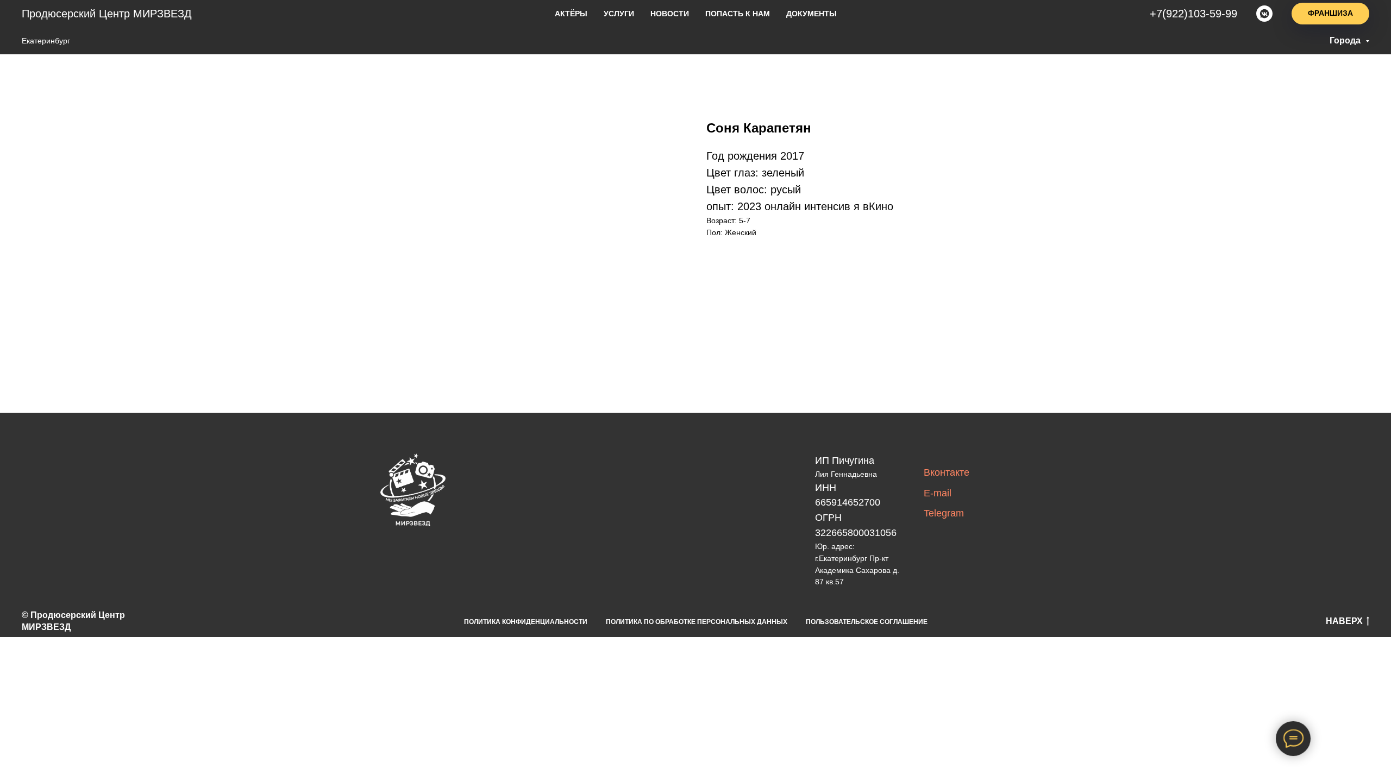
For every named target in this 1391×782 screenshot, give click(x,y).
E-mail (937, 493)
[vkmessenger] (1264, 13)
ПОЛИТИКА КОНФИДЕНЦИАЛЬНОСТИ (525, 622)
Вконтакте (946, 472)
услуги (619, 13)
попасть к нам (737, 13)
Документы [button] (811, 13)
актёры (571, 13)
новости (669, 13)
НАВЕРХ (1344, 621)
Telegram (944, 513)
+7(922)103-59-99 (1193, 14)
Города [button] (1346, 40)
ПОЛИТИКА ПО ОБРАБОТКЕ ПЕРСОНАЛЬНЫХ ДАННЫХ (696, 622)
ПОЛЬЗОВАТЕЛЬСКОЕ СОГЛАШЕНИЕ (867, 622)
